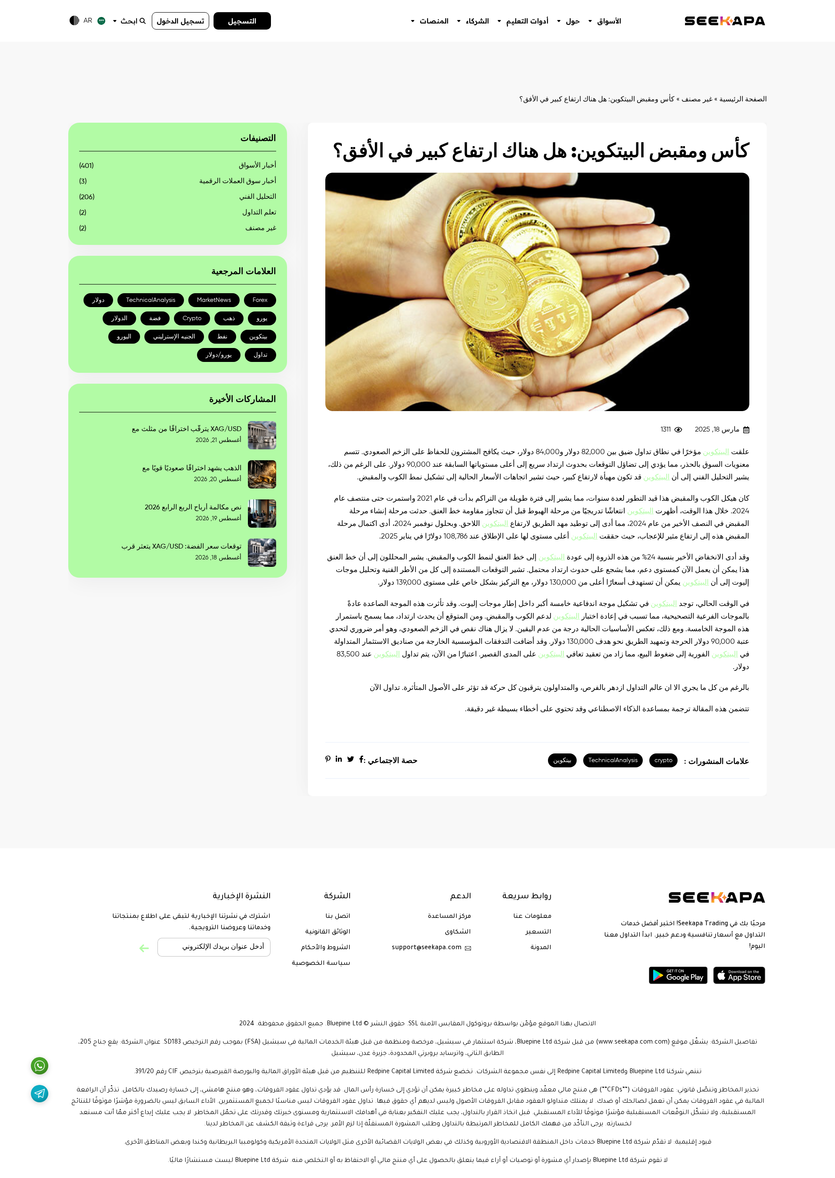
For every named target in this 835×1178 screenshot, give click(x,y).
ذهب (229, 318)
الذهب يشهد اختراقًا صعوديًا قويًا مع (191, 468)
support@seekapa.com (426, 948)
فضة (155, 318)
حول (573, 21)
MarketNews (214, 300)
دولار (98, 300)
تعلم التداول (259, 212)
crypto (663, 760)
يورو (262, 318)
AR (88, 20)
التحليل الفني (257, 197)
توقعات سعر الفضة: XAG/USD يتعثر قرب (181, 546)
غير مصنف (696, 99)
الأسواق (609, 21)
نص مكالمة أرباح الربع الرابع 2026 (193, 507)
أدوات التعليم (527, 21)
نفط (222, 337)
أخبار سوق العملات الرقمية (237, 181)
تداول (260, 355)
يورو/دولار (219, 355)
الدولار (119, 318)
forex (260, 300)
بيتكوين (562, 760)
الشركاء (477, 21)
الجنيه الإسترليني (174, 337)
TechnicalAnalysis (613, 760)
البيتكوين (716, 452)
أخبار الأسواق (257, 165)
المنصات (434, 21)
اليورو (124, 337)
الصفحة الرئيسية (743, 99)
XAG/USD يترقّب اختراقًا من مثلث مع (186, 429)
